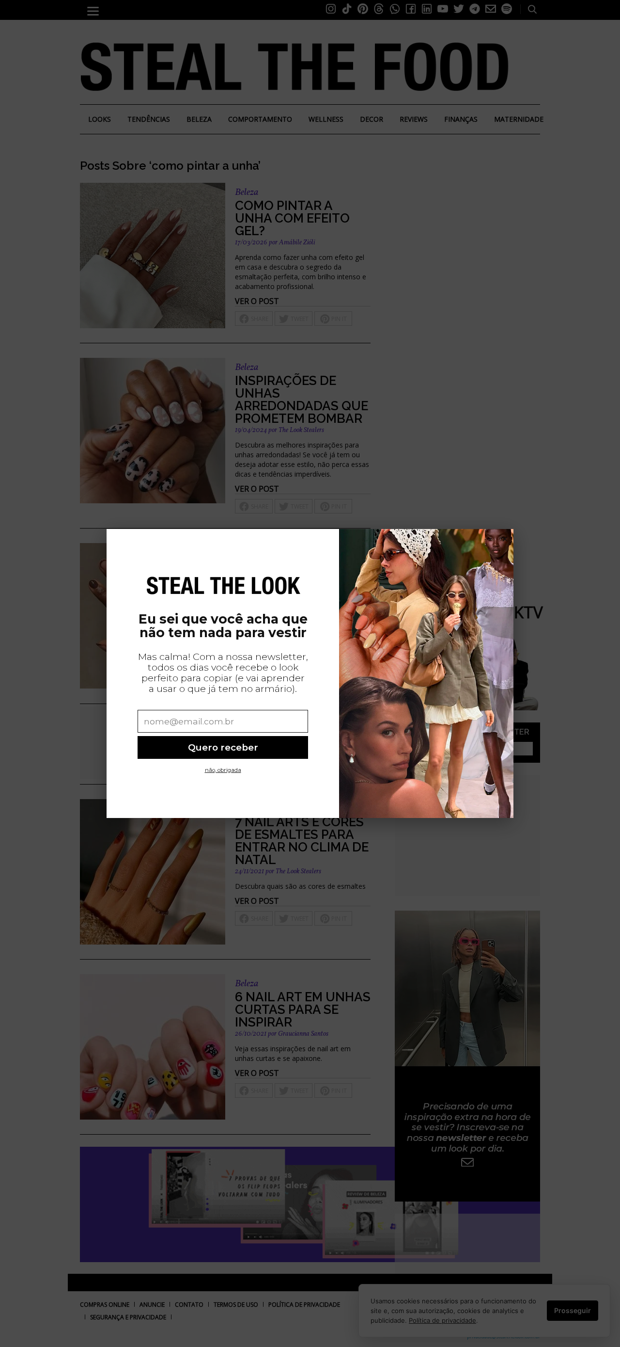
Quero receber (223, 747)
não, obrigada (223, 770)
